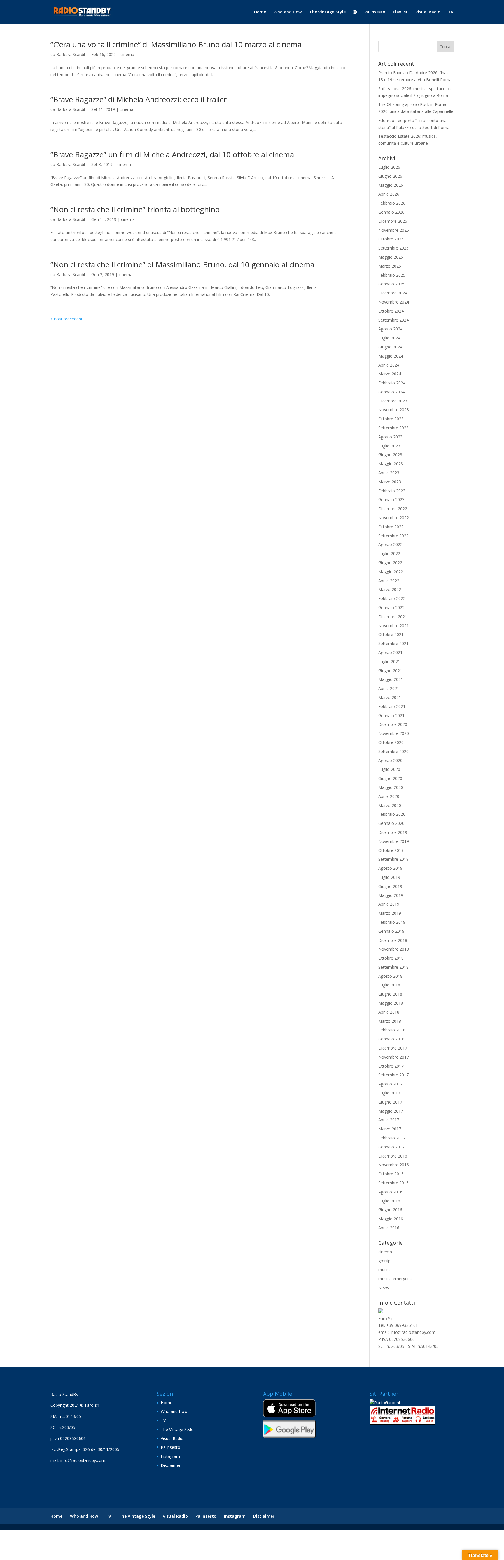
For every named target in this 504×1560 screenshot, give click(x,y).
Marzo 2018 (389, 1021)
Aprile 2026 (388, 194)
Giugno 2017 (390, 1102)
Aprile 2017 (388, 1119)
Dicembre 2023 (392, 401)
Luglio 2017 (389, 1093)
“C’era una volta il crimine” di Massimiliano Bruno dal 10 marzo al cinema (176, 44)
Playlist (400, 12)
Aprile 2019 (388, 904)
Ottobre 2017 (391, 1066)
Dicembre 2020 (392, 724)
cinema (127, 54)
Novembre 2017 (393, 1057)
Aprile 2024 (388, 365)
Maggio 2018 (390, 1003)
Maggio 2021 (390, 679)
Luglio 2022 (389, 553)
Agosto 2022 (390, 544)
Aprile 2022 (388, 580)
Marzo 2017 (389, 1129)
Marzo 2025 (389, 266)
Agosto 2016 (390, 1192)
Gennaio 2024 (391, 392)
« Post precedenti (66, 319)
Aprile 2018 (388, 1012)
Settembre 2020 (393, 751)
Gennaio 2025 (391, 284)
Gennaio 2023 (391, 499)
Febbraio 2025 (391, 275)
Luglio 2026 (389, 167)
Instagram (170, 1456)
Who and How (288, 12)
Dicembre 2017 (392, 1048)
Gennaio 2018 (391, 1039)
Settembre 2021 (393, 643)
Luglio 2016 (389, 1201)
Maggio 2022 (390, 571)
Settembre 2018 (393, 967)
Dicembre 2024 (392, 293)
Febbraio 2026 (391, 203)
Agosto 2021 (390, 652)
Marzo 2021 (389, 697)
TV (451, 12)
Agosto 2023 (390, 437)
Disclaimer (171, 1465)
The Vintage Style (327, 12)
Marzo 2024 (389, 374)
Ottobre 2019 (391, 850)
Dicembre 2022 (392, 508)
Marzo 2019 (389, 913)
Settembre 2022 (393, 535)
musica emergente (396, 1278)
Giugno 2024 (390, 347)
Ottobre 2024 (391, 311)
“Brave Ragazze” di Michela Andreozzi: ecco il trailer (138, 99)
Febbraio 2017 (391, 1138)
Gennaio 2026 (391, 212)
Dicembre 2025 (392, 221)
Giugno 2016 (390, 1209)
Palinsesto (374, 12)
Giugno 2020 (390, 778)
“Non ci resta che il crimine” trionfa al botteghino (135, 209)
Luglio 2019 (389, 877)
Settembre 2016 (393, 1183)
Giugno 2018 (390, 994)
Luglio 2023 (389, 446)
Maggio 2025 (390, 257)
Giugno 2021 (390, 670)
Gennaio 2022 (391, 607)
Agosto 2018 (390, 976)
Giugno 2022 (390, 562)
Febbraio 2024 (391, 383)
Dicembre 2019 (392, 832)
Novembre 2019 (393, 841)
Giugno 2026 (390, 176)
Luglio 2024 (389, 338)
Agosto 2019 (390, 868)
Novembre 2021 (393, 625)
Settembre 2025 (393, 248)
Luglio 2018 (389, 985)
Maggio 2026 (390, 185)
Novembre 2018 (393, 949)
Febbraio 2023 (391, 491)
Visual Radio (427, 12)
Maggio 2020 (390, 787)
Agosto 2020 (390, 760)
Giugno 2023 (390, 454)
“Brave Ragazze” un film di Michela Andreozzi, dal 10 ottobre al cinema (172, 154)
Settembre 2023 (393, 427)
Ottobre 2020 (391, 742)
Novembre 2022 (393, 517)
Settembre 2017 (393, 1075)
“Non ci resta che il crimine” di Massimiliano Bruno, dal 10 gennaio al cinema (182, 264)
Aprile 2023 (388, 472)
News (383, 1287)
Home (260, 12)
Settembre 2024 (393, 320)
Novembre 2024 (393, 302)
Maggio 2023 (390, 463)
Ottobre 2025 (391, 239)
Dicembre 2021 (392, 616)
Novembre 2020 (393, 733)
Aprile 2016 (388, 1227)
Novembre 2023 (393, 409)
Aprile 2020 (388, 796)
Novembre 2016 (393, 1164)
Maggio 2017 (390, 1111)
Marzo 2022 (389, 589)
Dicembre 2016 (392, 1156)
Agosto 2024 (390, 329)
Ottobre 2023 (391, 418)
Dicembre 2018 (392, 940)
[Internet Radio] (402, 1423)
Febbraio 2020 (391, 814)
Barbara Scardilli (71, 54)
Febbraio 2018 (391, 1030)
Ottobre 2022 (391, 526)
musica (385, 1269)
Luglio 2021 (389, 661)
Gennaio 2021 (391, 715)
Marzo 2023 (389, 481)
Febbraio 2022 (391, 598)
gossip (384, 1260)
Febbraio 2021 (391, 706)
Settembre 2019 (393, 859)
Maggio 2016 (390, 1218)
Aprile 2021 (388, 688)
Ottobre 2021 (391, 634)
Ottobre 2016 (391, 1173)
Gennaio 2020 (391, 823)
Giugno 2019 (390, 886)
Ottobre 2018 (391, 958)
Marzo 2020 (389, 805)
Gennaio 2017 (391, 1147)
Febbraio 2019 (391, 922)
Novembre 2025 (393, 230)
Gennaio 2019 (391, 931)
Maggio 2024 (390, 356)
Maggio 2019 (390, 895)
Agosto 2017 (390, 1084)
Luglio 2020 (389, 769)
